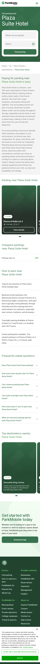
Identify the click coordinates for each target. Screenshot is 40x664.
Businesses (25, 575)
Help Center (26, 620)
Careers (24, 608)
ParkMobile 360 (27, 579)
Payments (25, 586)
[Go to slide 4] (22, 495)
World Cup (6, 593)
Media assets (26, 612)
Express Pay (7, 589)
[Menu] (37, 3)
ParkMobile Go (8, 585)
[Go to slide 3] (20, 495)
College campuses (9, 616)
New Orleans (19, 66)
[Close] (37, 629)
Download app (20, 540)
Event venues (7, 608)
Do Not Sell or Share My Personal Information (20, 652)
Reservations (26, 582)
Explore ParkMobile (29, 605)
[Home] (10, 3)
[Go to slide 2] (22, 236)
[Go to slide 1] (20, 236)
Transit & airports (9, 620)
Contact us (25, 616)
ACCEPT (20, 658)
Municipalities (7, 605)
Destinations (7, 70)
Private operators (9, 612)
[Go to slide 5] (24, 495)
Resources (25, 623)
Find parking (20, 52)
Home (4, 66)
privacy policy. (28, 647)
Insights (24, 594)
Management (26, 590)
